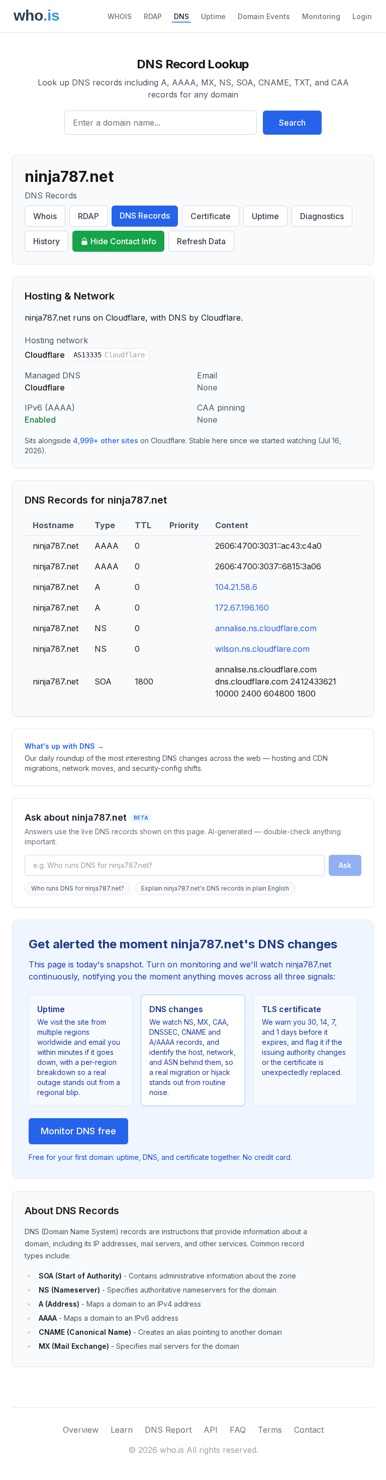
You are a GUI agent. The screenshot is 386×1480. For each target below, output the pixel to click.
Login (362, 16)
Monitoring (321, 16)
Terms (270, 1430)
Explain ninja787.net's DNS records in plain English (215, 888)
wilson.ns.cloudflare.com (262, 649)
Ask (345, 865)
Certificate (210, 216)
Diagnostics (322, 216)
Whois (45, 216)
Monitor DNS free (78, 1131)
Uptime (213, 16)
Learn (122, 1430)
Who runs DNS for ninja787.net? (77, 888)
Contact (309, 1430)
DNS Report (168, 1430)
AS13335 (109, 355)
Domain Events (264, 16)
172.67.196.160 (242, 608)
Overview (81, 1430)
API (211, 1430)
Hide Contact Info (123, 241)
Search (292, 123)
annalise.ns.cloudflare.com (266, 628)
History (46, 241)
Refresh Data (201, 241)
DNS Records (145, 216)
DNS (181, 16)
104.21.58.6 (236, 587)
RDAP (153, 16)
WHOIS (120, 16)
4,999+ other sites (105, 440)
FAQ (238, 1430)
